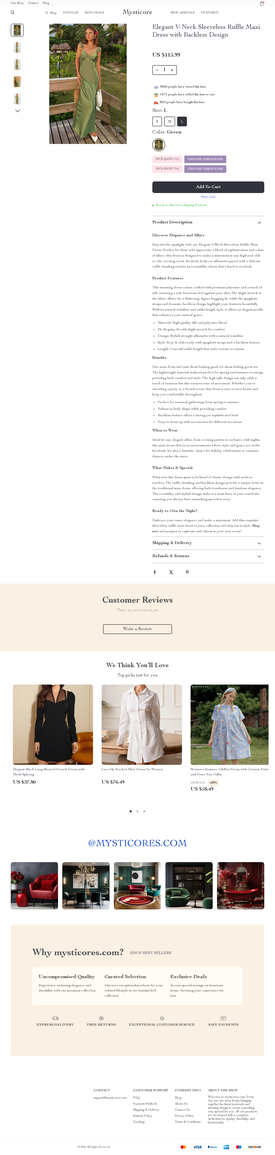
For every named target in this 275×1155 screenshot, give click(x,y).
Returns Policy (142, 1116)
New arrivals (183, 12)
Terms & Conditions (188, 1122)
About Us (181, 1104)
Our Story (17, 3)
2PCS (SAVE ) (167, 159)
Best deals (94, 12)
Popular (70, 12)
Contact (33, 3)
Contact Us (182, 1110)
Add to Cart (208, 187)
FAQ (136, 1097)
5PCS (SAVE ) (167, 168)
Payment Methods (145, 1104)
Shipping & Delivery (146, 1110)
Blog (46, 3)
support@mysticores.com (110, 1097)
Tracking (139, 1122)
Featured (209, 12)
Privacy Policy (184, 1116)
